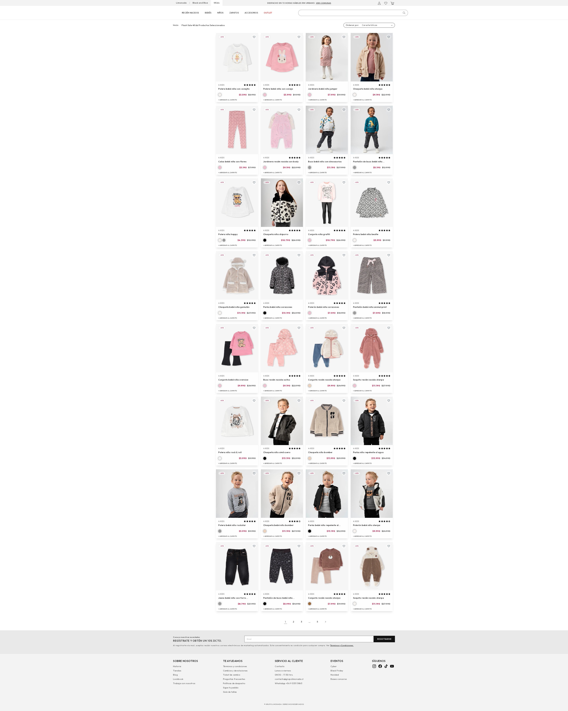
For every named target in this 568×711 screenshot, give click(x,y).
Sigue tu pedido (231, 687)
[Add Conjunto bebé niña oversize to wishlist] (254, 327)
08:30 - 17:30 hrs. (284, 674)
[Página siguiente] (325, 621)
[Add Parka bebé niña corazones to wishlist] (298, 255)
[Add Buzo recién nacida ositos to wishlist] (298, 327)
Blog (175, 674)
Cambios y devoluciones (235, 670)
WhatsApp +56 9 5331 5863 (288, 683)
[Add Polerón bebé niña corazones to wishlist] (343, 255)
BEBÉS (208, 12)
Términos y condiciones (235, 667)
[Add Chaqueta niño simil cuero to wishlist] (298, 400)
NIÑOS (220, 12)
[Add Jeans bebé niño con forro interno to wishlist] (254, 546)
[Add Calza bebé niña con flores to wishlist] (254, 109)
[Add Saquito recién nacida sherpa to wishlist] (388, 327)
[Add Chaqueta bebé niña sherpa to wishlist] (388, 36)
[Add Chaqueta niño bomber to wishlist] (343, 400)
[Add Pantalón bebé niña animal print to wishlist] (388, 255)
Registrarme (384, 639)
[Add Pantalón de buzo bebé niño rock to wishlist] (298, 546)
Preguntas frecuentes (234, 679)
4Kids (217, 2)
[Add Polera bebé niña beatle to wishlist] (388, 182)
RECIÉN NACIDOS (190, 12)
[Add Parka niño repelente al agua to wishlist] (388, 400)
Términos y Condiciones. (342, 645)
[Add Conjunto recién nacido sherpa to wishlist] (343, 546)
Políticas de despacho (234, 683)
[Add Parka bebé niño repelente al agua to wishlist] (343, 473)
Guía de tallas (230, 691)
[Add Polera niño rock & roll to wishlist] (254, 400)
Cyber (334, 667)
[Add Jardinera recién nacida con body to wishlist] (298, 109)
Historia (177, 667)
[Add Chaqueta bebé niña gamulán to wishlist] (254, 255)
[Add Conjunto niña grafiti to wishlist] (343, 182)
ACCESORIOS (251, 12)
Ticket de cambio (231, 674)
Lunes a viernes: (283, 670)
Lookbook (178, 679)
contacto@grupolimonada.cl (289, 679)
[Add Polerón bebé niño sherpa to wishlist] (388, 473)
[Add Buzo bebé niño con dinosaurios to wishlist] (343, 109)
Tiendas (177, 670)
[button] (392, 3)
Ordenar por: (352, 25)
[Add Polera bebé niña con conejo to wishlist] (298, 36)
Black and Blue (200, 2)
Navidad (335, 674)
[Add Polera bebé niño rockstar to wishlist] (254, 473)
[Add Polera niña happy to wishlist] (254, 182)
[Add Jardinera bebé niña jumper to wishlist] (343, 36)
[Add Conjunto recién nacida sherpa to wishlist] (343, 327)
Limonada (181, 2)
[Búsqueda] (404, 13)
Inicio (176, 25)
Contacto (280, 667)
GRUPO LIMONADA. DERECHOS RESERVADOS (285, 704)
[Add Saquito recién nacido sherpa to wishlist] (388, 546)
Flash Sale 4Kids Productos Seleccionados (203, 25)
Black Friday (337, 670)
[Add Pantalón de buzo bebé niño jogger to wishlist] (388, 109)
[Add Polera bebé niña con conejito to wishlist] (254, 36)
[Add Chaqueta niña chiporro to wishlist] (298, 182)
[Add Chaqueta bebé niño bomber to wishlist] (298, 473)
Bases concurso (339, 679)
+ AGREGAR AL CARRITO (227, 100)
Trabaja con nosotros (184, 683)
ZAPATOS (234, 12)
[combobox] (353, 13)
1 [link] (285, 621)
